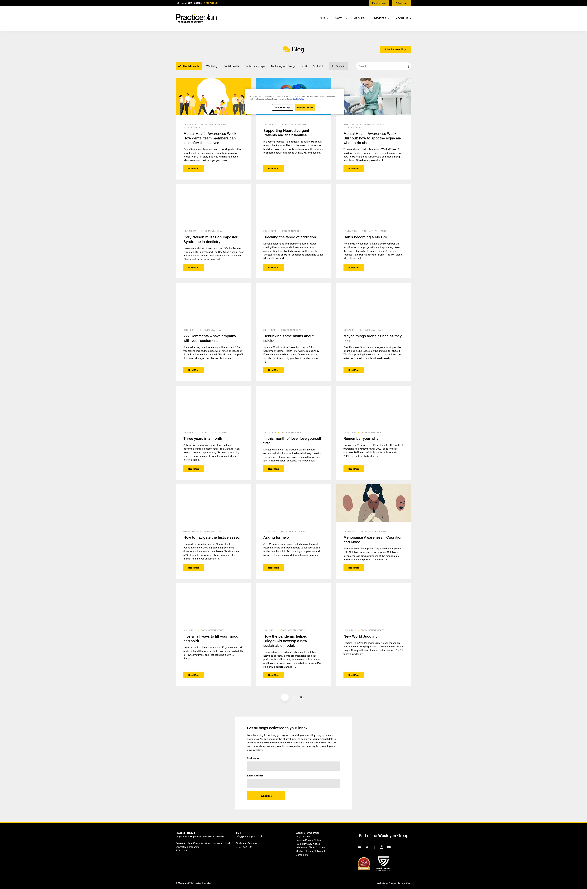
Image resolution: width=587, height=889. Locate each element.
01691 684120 (195, 3)
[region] (294, 101)
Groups (359, 18)
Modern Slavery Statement (310, 851)
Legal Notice (303, 836)
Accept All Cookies (305, 107)
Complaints (302, 854)
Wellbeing (212, 66)
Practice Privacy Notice (308, 840)
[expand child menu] (327, 18)
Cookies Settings (282, 107)
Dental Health (231, 66)
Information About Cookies (310, 847)
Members (380, 18)
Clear (408, 883)
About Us (402, 18)
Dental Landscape (255, 66)
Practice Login (379, 3)
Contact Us (211, 3)
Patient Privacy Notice (308, 843)
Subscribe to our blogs (395, 49)
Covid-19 (318, 66)
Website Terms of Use (307, 832)
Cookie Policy (298, 99)
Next (302, 697)
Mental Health (191, 66)
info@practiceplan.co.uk (249, 836)
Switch (339, 18)
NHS (322, 18)
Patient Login (401, 3)
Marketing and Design (283, 66)
